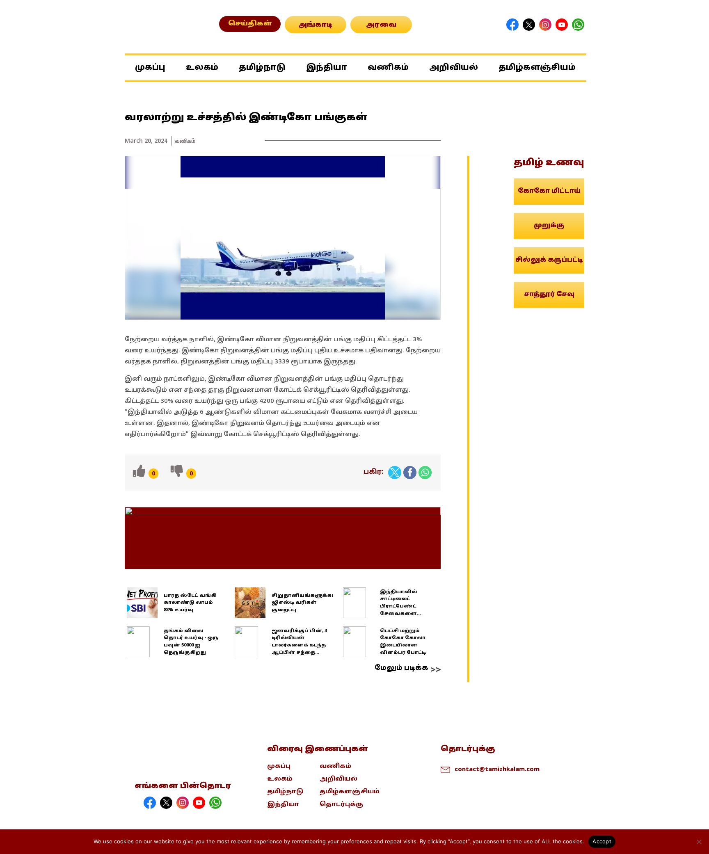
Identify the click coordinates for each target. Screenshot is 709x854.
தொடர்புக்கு (341, 804)
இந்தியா (326, 68)
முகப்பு (150, 68)
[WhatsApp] (425, 472)
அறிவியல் (453, 68)
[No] (699, 842)
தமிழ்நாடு (262, 68)
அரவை (381, 25)
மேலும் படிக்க (401, 668)
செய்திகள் (250, 24)
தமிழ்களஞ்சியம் (537, 68)
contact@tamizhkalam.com (497, 769)
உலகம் (202, 68)
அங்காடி (315, 25)
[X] (394, 472)
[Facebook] (409, 472)
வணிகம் (388, 68)
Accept (601, 841)
